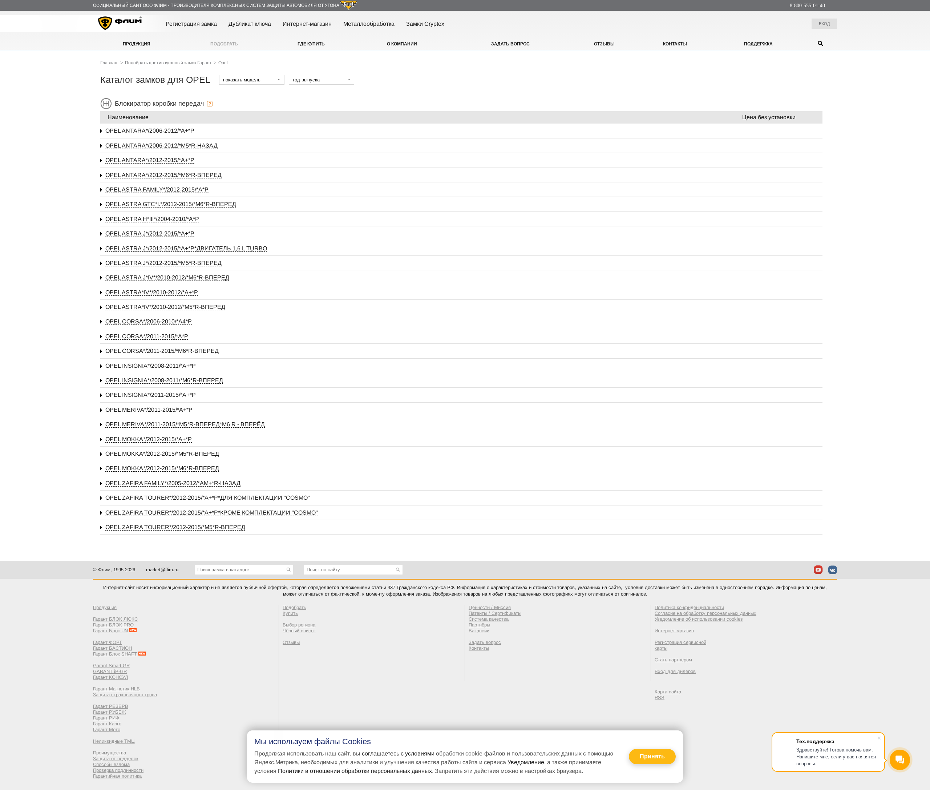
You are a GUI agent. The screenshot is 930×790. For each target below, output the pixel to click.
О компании (402, 44)
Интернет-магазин (307, 24)
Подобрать (224, 44)
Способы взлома (111, 764)
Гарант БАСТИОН (112, 648)
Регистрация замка (191, 24)
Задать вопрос (510, 44)
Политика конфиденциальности (689, 607)
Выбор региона (299, 625)
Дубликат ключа (250, 24)
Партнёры (479, 625)
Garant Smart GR (111, 665)
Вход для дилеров (675, 671)
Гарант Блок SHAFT (115, 654)
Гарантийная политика (117, 776)
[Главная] (120, 24)
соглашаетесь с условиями (398, 753)
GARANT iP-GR (110, 671)
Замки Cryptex (425, 24)
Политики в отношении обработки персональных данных (355, 771)
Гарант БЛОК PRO (113, 625)
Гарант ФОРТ (107, 642)
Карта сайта (668, 691)
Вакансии (479, 630)
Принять (652, 756)
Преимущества (109, 752)
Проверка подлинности (118, 770)
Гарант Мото (106, 729)
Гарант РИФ (106, 718)
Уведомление (526, 762)
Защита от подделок (115, 758)
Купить (290, 613)
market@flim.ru (162, 569)
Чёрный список (299, 630)
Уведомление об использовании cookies (699, 619)
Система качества (489, 619)
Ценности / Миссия (490, 607)
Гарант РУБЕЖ (109, 712)
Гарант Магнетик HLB (116, 689)
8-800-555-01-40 (807, 5)
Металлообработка (369, 24)
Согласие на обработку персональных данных (705, 613)
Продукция (136, 44)
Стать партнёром (673, 659)
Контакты (675, 44)
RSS (659, 697)
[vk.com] (832, 569)
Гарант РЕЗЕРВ (110, 706)
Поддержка (758, 44)
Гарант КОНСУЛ (110, 677)
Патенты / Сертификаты (495, 613)
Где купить (311, 44)
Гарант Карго (107, 723)
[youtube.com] (818, 569)
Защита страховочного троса (125, 694)
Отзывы (604, 44)
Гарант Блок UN (110, 630)
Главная (108, 62)
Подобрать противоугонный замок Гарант (168, 62)
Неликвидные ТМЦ (114, 741)
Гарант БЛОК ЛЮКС (115, 619)
